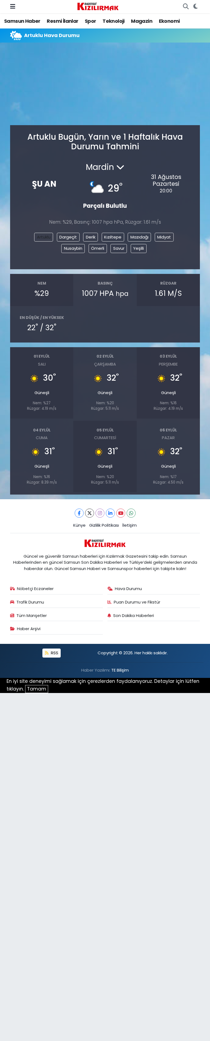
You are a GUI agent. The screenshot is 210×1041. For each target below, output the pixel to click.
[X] (89, 513)
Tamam (36, 689)
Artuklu (44, 237)
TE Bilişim (120, 670)
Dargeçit (68, 237)
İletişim (129, 525)
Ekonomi (169, 21)
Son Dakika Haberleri (133, 615)
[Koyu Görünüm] (195, 6)
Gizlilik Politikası (104, 525)
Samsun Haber (22, 21)
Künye (79, 525)
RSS (54, 653)
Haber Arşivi (28, 629)
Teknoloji (114, 21)
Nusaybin (73, 248)
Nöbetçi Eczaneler (35, 588)
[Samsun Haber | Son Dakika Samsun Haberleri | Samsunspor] (97, 6)
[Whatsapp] (131, 513)
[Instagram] (99, 513)
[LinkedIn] (110, 513)
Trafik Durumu (30, 602)
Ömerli (97, 248)
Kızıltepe (112, 237)
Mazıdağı (139, 237)
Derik (90, 237)
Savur (118, 248)
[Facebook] (79, 513)
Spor (90, 21)
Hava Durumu (128, 588)
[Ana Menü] (12, 6)
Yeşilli (138, 248)
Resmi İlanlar (62, 21)
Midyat (164, 237)
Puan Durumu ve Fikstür (137, 602)
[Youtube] (120, 513)
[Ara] (185, 6)
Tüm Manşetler (31, 615)
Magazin (141, 21)
